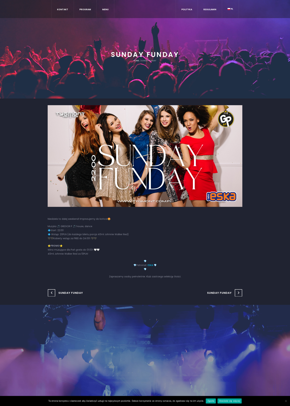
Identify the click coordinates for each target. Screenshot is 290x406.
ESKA (150, 265)
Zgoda (210, 400)
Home (136, 60)
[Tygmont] (145, 347)
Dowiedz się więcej (229, 400)
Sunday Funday (70, 293)
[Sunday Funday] (145, 155)
